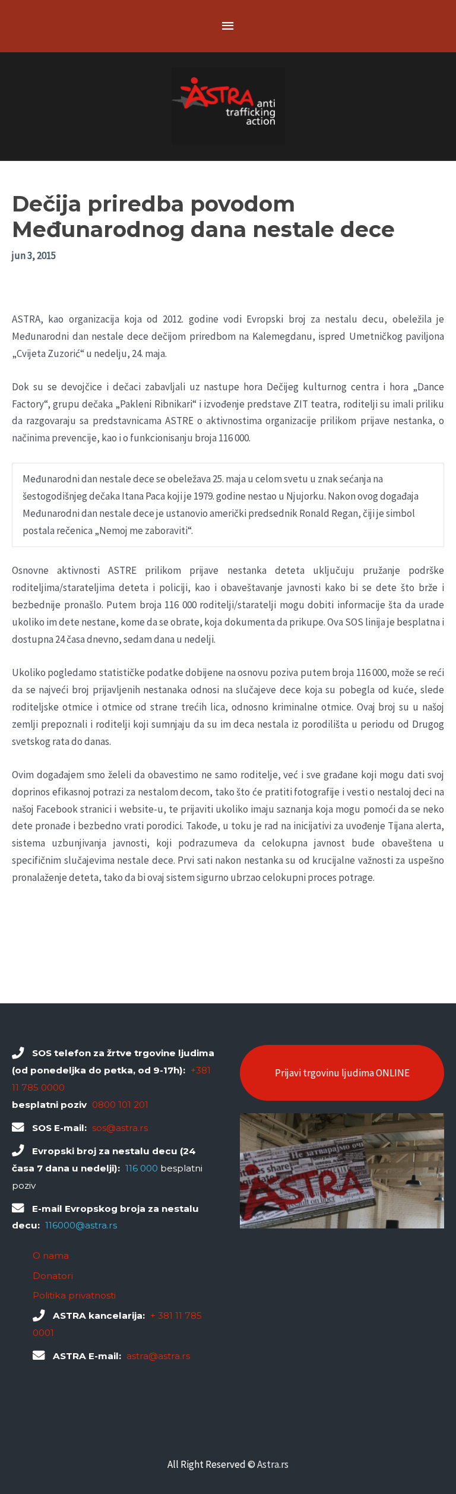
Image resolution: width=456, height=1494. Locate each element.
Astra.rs (273, 1464)
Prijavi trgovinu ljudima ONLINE (342, 1072)
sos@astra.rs (120, 1127)
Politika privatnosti (74, 1295)
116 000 (141, 1168)
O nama (51, 1255)
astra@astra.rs (158, 1356)
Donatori (53, 1275)
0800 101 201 (120, 1104)
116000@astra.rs (81, 1225)
